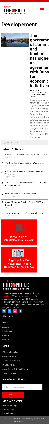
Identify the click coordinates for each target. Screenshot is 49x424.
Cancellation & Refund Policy (15, 369)
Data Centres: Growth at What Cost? (20, 194)
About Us (6, 327)
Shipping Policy (9, 373)
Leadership (7, 331)
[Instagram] (15, 311)
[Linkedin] (20, 311)
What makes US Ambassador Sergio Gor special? (26, 155)
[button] (42, 8)
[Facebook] (4, 311)
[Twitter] (9, 311)
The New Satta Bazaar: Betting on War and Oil (24, 163)
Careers (5, 335)
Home (5, 323)
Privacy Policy (8, 365)
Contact (5, 340)
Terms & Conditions (11, 360)
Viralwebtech (30, 421)
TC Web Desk (36, 90)
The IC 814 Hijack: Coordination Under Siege (24, 213)
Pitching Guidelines (11, 352)
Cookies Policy (9, 356)
